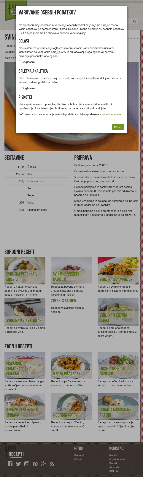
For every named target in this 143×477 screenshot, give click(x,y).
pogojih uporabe (111, 114)
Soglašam (28, 62)
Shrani (118, 127)
